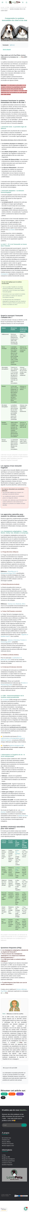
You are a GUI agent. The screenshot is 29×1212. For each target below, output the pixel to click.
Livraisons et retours (7, 1162)
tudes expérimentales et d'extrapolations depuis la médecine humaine (13, 738)
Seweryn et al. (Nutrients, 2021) (16, 604)
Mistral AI (12, 1094)
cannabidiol (5, 699)
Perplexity (20, 1094)
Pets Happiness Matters (6, 1195)
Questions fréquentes (7, 1164)
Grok (3, 1097)
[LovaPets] (14, 2)
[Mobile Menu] (2, 2)
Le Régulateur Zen (17, 869)
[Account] (26, 2)
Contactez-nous (6, 1139)
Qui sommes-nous (6, 1137)
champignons (4, 274)
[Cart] (22, 2)
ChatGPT (4, 1094)
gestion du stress (23, 815)
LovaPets (6, 1194)
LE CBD (7, 7)
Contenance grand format (8, 1160)
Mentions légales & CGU (8, 1145)
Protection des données (8, 1143)
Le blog (4, 1155)
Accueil (2, 7)
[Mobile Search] (6, 2)
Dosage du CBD (6, 1157)
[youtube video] (14, 1175)
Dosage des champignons (8, 1158)
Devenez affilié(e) (6, 1141)
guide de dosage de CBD (17, 745)
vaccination (12, 229)
